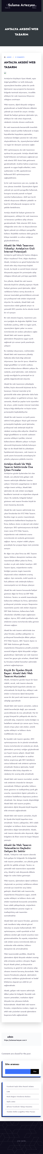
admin (9, 57)
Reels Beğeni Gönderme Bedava (18, 1096)
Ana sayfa (21, 1141)
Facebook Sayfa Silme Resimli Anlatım (20, 1086)
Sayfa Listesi (11, 1102)
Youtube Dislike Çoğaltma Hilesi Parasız (21, 1112)
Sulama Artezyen (21, 5)
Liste (8, 1091)
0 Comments (19, 57)
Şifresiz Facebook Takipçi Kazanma (19, 1107)
